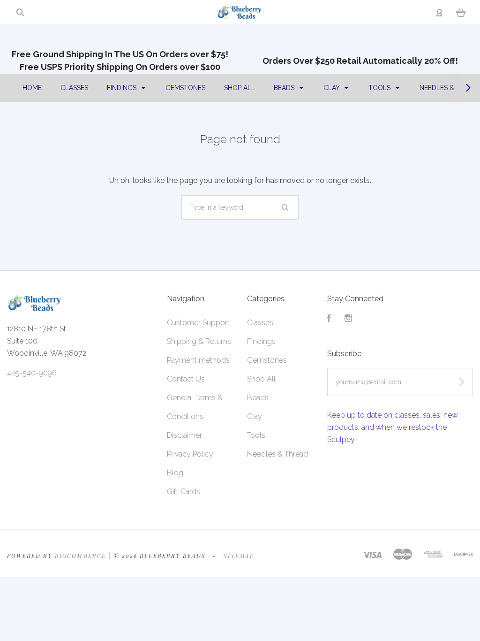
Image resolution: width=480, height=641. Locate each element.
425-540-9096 (32, 372)
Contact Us (186, 378)
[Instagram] (348, 319)
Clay (332, 88)
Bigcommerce (80, 555)
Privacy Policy (190, 454)
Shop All (239, 88)
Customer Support (198, 322)
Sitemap (239, 555)
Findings (122, 88)
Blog (175, 472)
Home (32, 88)
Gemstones (185, 88)
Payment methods (198, 360)
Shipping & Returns (199, 341)
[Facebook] (329, 319)
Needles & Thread (277, 454)
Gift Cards (183, 491)
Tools (380, 88)
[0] (461, 12)
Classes (74, 88)
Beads (285, 88)
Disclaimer (184, 435)
